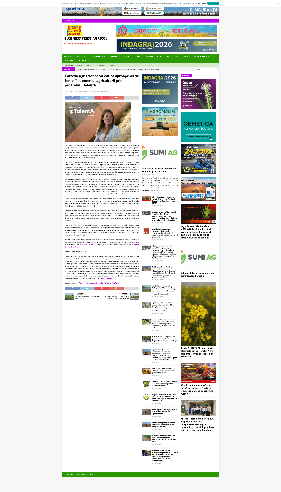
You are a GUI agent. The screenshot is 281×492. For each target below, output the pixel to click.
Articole (89, 65)
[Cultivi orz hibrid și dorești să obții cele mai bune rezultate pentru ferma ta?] (146, 371)
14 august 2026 (158, 239)
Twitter (107, 283)
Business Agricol (85, 91)
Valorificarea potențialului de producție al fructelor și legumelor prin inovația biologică (165, 339)
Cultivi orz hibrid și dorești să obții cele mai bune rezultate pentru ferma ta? (163, 371)
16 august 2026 (158, 206)
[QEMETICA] (198, 140)
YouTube (115, 283)
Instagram (91, 283)
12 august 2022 (72, 91)
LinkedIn (99, 283)
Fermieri (138, 56)
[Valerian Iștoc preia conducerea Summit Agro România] (160, 152)
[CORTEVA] (198, 108)
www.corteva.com (107, 278)
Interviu (186, 56)
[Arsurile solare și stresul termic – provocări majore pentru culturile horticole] (146, 384)
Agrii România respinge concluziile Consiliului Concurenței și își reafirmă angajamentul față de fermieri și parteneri (165, 233)
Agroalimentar (98, 56)
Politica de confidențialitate (196, 3)
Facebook (82, 283)
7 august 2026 (158, 388)
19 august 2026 (149, 174)
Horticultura (172, 56)
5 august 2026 (158, 429)
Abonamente (101, 65)
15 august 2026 (158, 222)
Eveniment (126, 56)
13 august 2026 (158, 260)
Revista (79, 65)
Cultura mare (83, 61)
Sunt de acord (213, 3)
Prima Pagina (68, 65)
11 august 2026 (158, 330)
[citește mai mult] (155, 190)
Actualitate (82, 56)
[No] (278, 3)
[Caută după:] (205, 69)
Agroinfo (68, 56)
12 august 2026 (158, 296)
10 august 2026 (158, 343)
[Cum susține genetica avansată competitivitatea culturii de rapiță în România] (146, 424)
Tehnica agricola (201, 56)
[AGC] (198, 173)
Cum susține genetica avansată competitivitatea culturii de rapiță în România (164, 425)
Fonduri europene (154, 56)
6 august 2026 (158, 416)
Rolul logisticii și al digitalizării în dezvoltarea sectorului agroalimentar (164, 412)
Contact (112, 65)
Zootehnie (68, 61)
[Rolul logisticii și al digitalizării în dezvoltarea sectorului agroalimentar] (146, 412)
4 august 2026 (158, 463)
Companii (113, 56)
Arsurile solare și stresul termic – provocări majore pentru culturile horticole (164, 384)
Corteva (91, 244)
